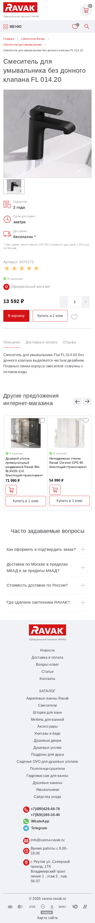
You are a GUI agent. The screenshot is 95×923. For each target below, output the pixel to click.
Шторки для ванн (47, 712)
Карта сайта (47, 918)
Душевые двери (47, 740)
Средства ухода (47, 797)
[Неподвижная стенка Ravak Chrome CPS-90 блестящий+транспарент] (69, 433)
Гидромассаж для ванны (47, 776)
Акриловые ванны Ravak (47, 698)
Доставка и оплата (47, 657)
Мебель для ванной (47, 719)
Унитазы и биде (47, 733)
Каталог (47, 691)
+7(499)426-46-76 (45, 809)
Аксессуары (47, 726)
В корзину (11, 490)
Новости (47, 650)
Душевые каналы (47, 783)
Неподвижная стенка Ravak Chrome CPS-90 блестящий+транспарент (68, 463)
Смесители (47, 705)
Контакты (47, 679)
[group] (47, 134)
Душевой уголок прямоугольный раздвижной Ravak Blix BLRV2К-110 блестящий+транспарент (24, 467)
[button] (77, 401)
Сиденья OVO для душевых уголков (47, 761)
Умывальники (47, 789)
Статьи (47, 671)
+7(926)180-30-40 (45, 815)
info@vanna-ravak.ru (48, 840)
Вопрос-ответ (47, 664)
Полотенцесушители (47, 768)
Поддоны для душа (47, 754)
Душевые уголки (47, 747)
